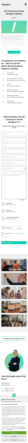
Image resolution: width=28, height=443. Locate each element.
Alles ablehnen (14, 440)
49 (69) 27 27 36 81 (9, 388)
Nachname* (5, 139)
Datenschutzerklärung (22, 428)
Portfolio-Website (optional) (9, 157)
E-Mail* (4, 145)
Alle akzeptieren (14, 432)
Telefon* (5, 151)
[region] (14, 422)
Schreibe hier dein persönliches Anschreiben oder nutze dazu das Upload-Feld (13, 175)
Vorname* (5, 133)
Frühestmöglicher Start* (8, 168)
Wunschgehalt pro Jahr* (8, 162)
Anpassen (14, 436)
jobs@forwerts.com (9, 390)
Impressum (10, 429)
